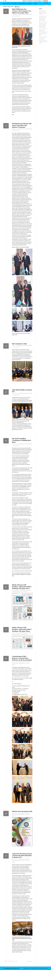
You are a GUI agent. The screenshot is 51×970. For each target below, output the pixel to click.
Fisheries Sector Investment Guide (22, 811)
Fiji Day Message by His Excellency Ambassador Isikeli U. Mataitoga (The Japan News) (22, 586)
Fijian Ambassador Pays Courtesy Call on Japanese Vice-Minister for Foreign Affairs (21, 11)
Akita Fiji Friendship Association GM (22, 391)
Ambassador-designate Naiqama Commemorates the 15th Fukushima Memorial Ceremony (43, 18)
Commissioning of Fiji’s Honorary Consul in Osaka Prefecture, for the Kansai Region (22, 658)
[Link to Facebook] (4, 1)
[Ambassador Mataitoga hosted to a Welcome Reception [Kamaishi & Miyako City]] (6, 856)
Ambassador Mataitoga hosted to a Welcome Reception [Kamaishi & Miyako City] (22, 855)
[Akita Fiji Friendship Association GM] (6, 392)
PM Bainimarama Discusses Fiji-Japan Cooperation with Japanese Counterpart (22, 125)
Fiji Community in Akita (19, 344)
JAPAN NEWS (30, 14)
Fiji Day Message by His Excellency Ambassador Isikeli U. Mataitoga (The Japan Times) (22, 629)
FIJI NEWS (25, 14)
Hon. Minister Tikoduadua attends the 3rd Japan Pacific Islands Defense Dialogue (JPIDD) (43, 24)
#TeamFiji (25, 247)
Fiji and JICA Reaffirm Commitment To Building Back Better (21, 440)
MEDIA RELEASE (17, 591)
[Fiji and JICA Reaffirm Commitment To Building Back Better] (6, 440)
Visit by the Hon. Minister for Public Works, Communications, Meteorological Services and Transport (43, 39)
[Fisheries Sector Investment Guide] (6, 813)
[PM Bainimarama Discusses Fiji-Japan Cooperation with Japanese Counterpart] (6, 125)
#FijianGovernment (20, 247)
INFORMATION (17, 663)
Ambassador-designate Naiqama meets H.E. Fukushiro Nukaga (42, 11)
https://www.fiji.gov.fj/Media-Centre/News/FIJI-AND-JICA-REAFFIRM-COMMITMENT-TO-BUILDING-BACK (21, 574)
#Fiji (28, 247)
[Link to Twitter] (6, 1)
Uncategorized (22, 860)
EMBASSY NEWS (21, 14)
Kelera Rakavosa (17, 130)
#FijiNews (14, 247)
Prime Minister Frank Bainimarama (25, 137)
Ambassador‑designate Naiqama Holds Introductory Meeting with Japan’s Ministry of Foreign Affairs (43, 31)
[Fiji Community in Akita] (6, 346)
